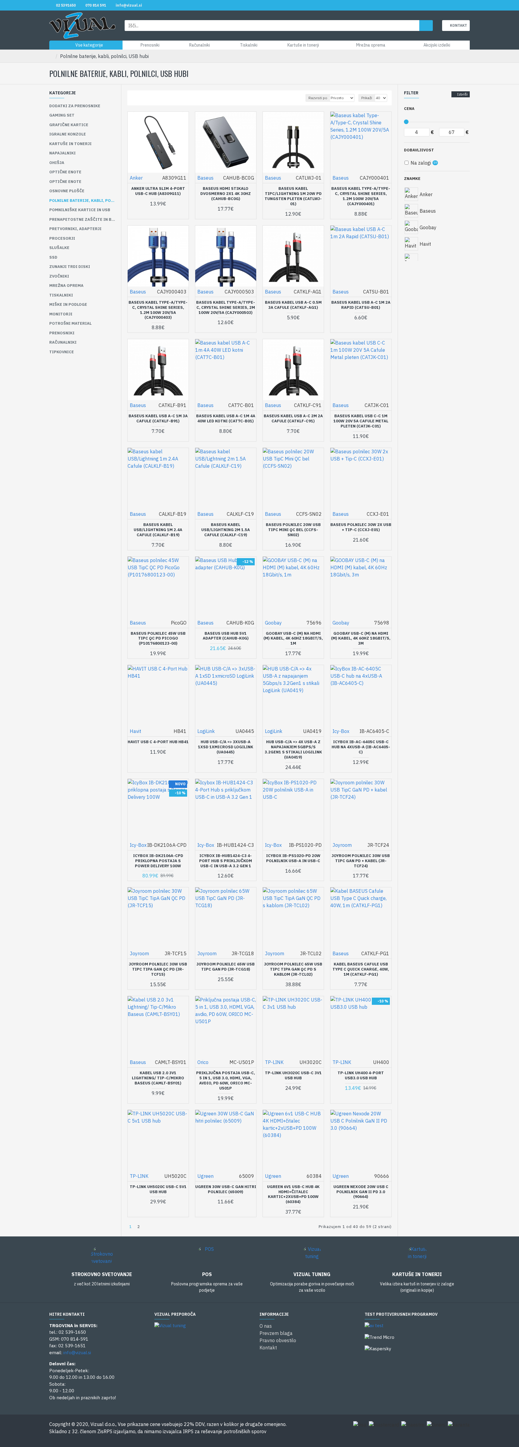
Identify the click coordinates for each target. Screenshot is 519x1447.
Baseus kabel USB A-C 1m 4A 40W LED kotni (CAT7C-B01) (225, 419)
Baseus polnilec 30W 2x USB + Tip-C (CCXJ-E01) (360, 527)
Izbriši (462, 94)
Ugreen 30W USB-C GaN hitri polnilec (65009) (225, 1189)
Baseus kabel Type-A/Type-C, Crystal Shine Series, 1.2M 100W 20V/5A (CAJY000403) (158, 310)
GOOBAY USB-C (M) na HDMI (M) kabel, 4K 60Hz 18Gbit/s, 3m (360, 638)
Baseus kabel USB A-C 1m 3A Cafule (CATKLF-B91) (158, 419)
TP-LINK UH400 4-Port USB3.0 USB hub (361, 1076)
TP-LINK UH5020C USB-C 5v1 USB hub (158, 1189)
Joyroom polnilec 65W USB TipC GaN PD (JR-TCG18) (225, 967)
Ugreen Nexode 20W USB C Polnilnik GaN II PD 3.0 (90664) (360, 1191)
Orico (202, 1062)
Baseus (205, 178)
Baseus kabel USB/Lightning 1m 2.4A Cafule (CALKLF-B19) (158, 529)
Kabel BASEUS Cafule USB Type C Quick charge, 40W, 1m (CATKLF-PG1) (360, 969)
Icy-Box (340, 731)
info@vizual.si (77, 1352)
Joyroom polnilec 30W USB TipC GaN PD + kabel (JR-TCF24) (361, 860)
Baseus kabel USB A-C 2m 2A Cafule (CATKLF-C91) (293, 419)
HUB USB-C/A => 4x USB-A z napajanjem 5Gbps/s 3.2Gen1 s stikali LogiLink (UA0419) (293, 750)
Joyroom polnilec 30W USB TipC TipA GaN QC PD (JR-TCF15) (158, 969)
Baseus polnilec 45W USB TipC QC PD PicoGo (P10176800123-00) (158, 638)
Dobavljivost (419, 150)
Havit (135, 731)
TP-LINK (274, 1062)
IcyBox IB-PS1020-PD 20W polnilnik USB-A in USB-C (293, 858)
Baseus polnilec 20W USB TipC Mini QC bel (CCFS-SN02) (293, 529)
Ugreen (205, 1176)
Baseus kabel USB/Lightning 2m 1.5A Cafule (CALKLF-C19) (225, 529)
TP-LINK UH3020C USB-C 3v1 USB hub (293, 1076)
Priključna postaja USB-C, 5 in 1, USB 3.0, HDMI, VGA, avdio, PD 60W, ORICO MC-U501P (225, 1081)
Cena (409, 108)
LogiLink (206, 731)
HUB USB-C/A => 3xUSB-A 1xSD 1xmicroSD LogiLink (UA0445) (225, 747)
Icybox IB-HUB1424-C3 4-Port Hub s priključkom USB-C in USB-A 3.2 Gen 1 (225, 860)
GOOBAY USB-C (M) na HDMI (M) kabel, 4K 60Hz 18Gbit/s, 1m (293, 638)
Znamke (412, 178)
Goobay (273, 623)
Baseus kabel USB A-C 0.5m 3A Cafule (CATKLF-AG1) (293, 305)
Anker (136, 178)
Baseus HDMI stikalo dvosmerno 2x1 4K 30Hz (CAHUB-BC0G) (225, 193)
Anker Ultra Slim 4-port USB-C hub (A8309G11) (158, 191)
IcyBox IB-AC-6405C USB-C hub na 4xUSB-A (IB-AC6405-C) (361, 747)
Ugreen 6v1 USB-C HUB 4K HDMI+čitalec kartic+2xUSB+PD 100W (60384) (293, 1194)
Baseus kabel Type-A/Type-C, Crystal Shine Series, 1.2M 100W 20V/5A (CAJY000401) (360, 196)
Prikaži (366, 98)
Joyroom (342, 845)
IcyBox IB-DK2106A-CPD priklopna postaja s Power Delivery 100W (158, 860)
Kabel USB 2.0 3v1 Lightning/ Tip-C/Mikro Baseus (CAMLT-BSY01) (158, 1078)
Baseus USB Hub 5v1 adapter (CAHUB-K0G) (226, 636)
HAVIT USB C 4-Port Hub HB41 (158, 742)
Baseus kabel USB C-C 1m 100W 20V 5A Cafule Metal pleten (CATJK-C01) (360, 421)
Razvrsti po (317, 98)
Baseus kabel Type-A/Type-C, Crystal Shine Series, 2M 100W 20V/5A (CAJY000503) (225, 307)
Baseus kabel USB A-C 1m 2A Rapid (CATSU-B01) (360, 305)
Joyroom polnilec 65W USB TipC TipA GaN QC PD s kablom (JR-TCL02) (293, 969)
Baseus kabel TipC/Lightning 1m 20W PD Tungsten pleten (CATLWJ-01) (293, 196)
